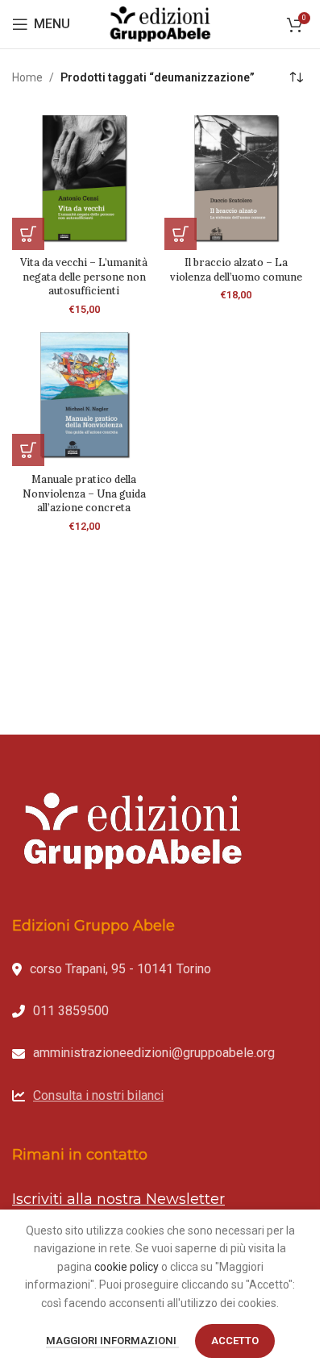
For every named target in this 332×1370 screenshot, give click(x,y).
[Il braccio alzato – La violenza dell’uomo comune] (236, 178)
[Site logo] (160, 23)
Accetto (235, 1341)
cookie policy (126, 1266)
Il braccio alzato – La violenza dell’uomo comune (236, 269)
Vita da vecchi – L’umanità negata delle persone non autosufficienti (83, 276)
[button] (28, 234)
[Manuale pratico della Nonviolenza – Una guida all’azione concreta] (84, 395)
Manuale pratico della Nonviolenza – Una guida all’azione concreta (84, 493)
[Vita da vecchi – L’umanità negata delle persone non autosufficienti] (84, 178)
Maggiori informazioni (112, 1341)
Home (27, 77)
